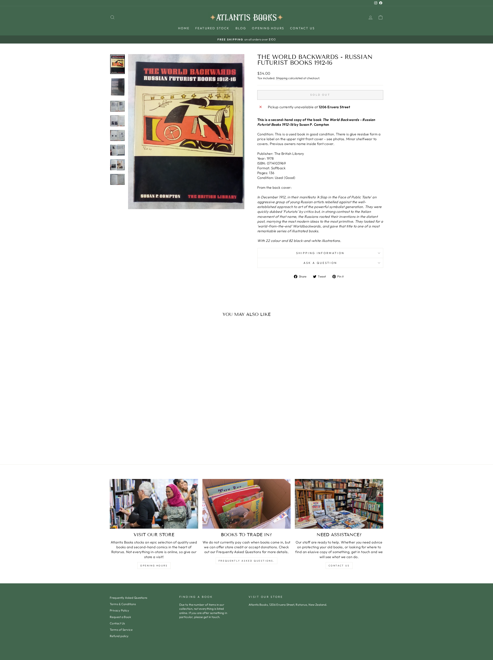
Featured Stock (212, 28)
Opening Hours (268, 28)
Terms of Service (121, 629)
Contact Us (302, 28)
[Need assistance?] (339, 504)
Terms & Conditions (123, 604)
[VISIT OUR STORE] (154, 504)
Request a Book (120, 617)
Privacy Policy (119, 610)
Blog (241, 28)
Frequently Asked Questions (128, 598)
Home (183, 28)
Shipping (282, 78)
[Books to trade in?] (246, 504)
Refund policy (119, 636)
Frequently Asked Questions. (246, 560)
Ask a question (320, 263)
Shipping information (320, 253)
